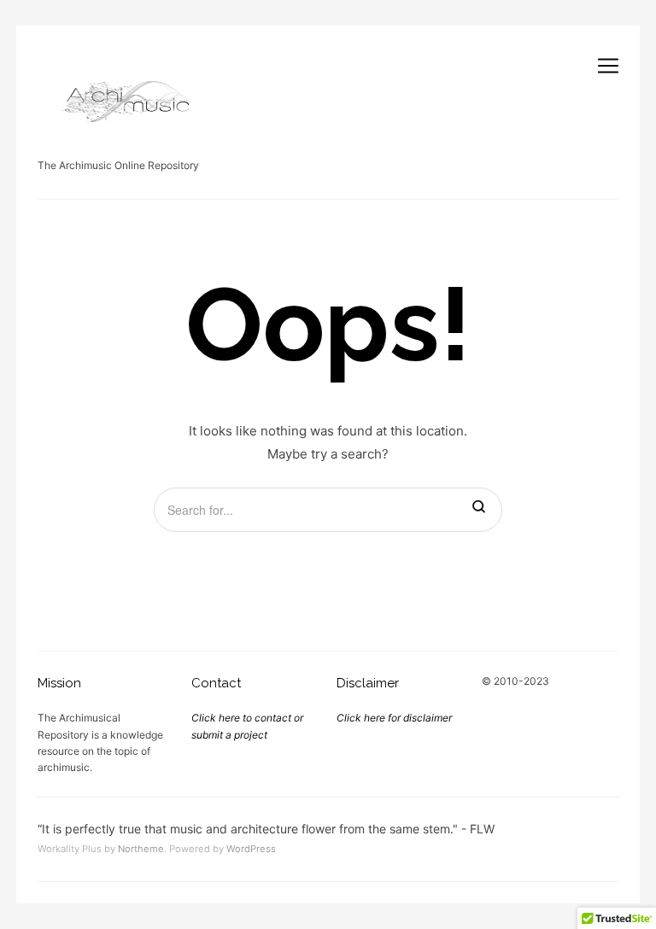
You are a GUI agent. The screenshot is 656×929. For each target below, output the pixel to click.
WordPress (251, 849)
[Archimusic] (123, 98)
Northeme (141, 849)
